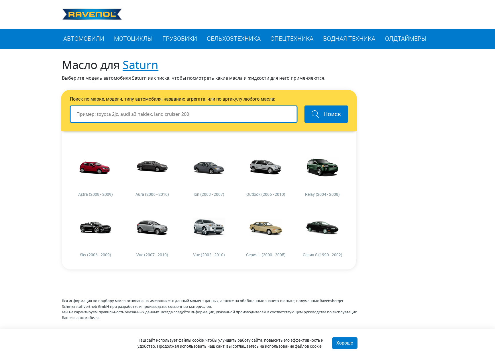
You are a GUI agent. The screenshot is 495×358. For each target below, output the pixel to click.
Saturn (140, 65)
